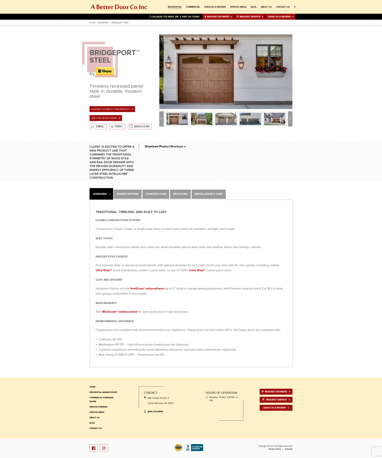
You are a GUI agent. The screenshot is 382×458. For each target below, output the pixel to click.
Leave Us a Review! (274, 407)
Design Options (128, 194)
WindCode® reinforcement (119, 312)
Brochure (142, 126)
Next (290, 119)
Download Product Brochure (164, 146)
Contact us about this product (110, 109)
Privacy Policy (275, 449)
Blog (254, 7)
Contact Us (283, 7)
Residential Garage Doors (103, 392)
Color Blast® (197, 270)
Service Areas (238, 7)
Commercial (193, 7)
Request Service (250, 16)
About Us (266, 7)
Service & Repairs (98, 407)
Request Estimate (218, 16)
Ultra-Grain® (104, 270)
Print (119, 126)
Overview (100, 194)
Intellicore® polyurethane (147, 288)
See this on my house (104, 118)
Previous (162, 119)
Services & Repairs (215, 7)
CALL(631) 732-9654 (162, 16)
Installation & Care (209, 194)
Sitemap (288, 449)
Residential (175, 7)
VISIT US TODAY (190, 16)
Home (93, 22)
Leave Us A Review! (279, 16)
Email (100, 126)
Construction (155, 194)
